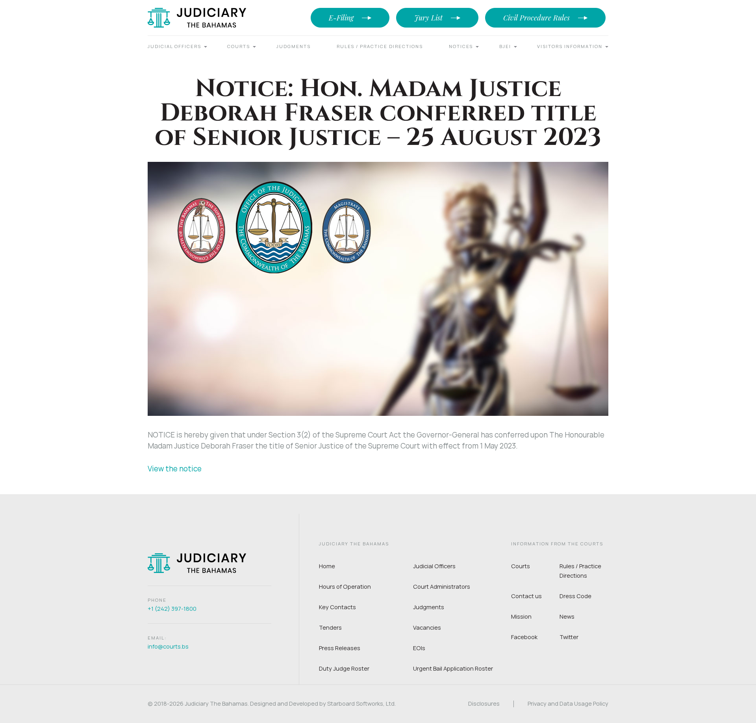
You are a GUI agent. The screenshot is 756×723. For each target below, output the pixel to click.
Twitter (569, 637)
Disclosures (484, 704)
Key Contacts (337, 607)
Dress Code (575, 596)
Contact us (526, 596)
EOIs (419, 648)
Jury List (428, 17)
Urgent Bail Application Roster (453, 668)
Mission (521, 616)
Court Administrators (441, 586)
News (567, 616)
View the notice (175, 469)
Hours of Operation (345, 586)
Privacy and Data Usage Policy (568, 704)
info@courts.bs (168, 646)
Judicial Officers (174, 46)
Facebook (524, 637)
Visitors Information (569, 46)
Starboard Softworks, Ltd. (361, 703)
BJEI (505, 46)
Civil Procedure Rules (536, 17)
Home (327, 566)
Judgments (293, 46)
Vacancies (427, 627)
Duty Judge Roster (344, 668)
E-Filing (341, 17)
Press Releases (339, 648)
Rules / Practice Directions (380, 46)
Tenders (330, 627)
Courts (238, 46)
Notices (461, 46)
